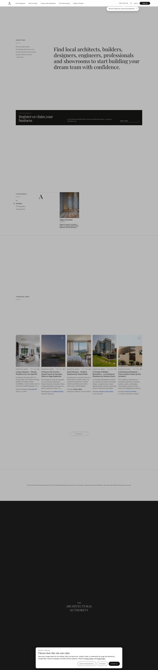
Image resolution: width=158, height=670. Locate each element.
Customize (102, 663)
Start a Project (32, 3)
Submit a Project (78, 3)
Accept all (114, 663)
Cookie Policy (101, 658)
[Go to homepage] (10, 3)
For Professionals (64, 3)
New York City (123, 3)
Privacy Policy (89, 658)
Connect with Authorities (48, 3)
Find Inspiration (20, 3)
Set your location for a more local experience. (122, 9)
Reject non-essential (87, 663)
